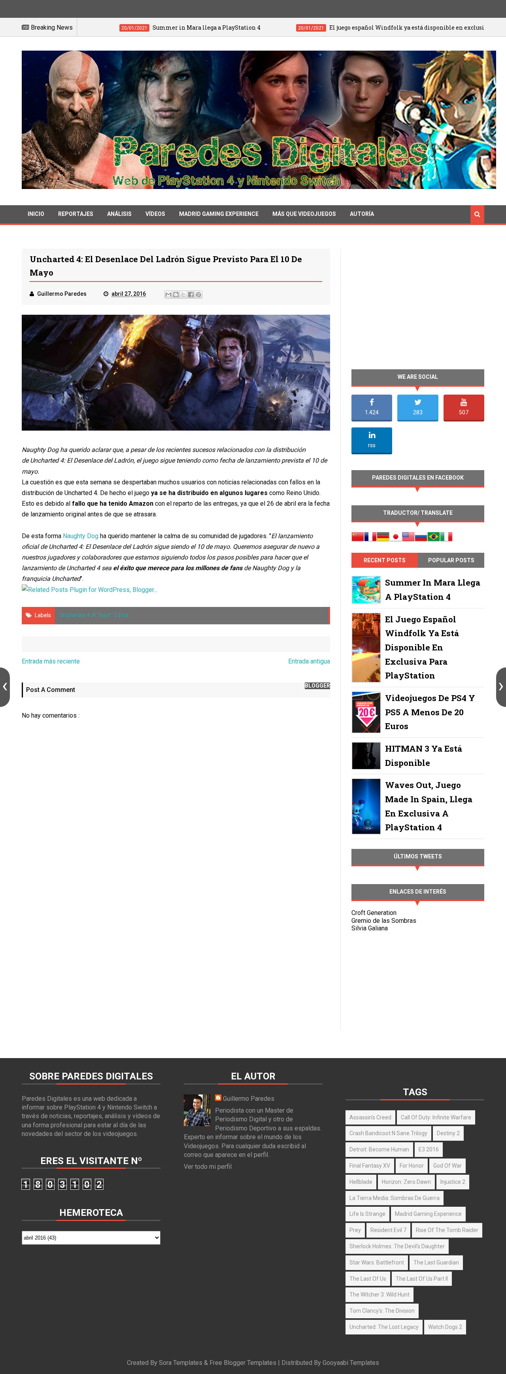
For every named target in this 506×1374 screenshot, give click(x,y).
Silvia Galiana (369, 928)
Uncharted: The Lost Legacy (384, 1327)
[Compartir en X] (183, 295)
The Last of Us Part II (422, 1279)
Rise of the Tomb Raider (447, 1230)
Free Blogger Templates (243, 1362)
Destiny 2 (448, 1133)
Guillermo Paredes (248, 1098)
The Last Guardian (436, 1262)
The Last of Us (367, 1279)
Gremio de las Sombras (383, 920)
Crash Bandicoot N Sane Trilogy (388, 1133)
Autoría (362, 214)
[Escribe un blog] (176, 295)
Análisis (119, 214)
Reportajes (75, 214)
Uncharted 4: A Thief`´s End (93, 615)
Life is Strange (367, 1214)
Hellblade (360, 1182)
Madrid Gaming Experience (219, 214)
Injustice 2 (452, 1182)
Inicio (36, 214)
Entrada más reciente (51, 661)
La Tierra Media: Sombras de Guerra (394, 1198)
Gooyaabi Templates (351, 1362)
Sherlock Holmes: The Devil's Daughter (397, 1246)
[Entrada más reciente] (5, 687)
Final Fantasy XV (369, 1165)
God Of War (447, 1165)
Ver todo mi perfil (208, 1166)
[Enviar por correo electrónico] (168, 295)
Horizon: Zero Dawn (406, 1182)
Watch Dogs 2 (445, 1327)
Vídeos (155, 214)
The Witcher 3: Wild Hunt (379, 1294)
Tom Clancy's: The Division (382, 1311)
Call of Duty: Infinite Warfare (436, 1117)
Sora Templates (180, 1362)
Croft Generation (373, 913)
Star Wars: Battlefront (376, 1262)
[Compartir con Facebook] (191, 295)
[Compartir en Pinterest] (198, 295)
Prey (355, 1230)
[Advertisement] (176, 962)
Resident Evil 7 (388, 1230)
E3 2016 (429, 1149)
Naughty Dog (80, 536)
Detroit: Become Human (379, 1149)
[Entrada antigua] (501, 687)
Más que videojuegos (304, 214)
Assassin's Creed (370, 1117)
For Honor (412, 1165)
